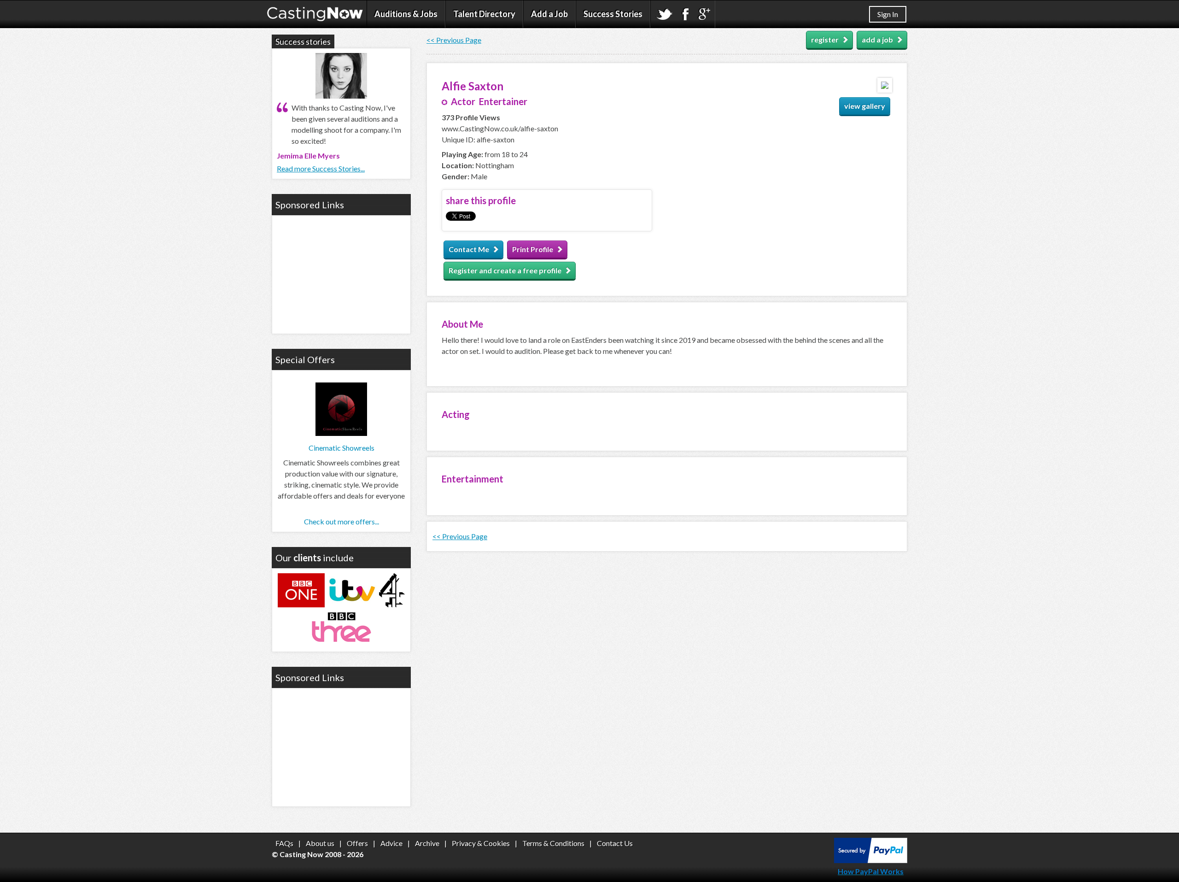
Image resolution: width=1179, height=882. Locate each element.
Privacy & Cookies (481, 843)
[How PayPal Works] (870, 860)
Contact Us (615, 843)
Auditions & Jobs (406, 14)
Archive (427, 843)
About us (320, 843)
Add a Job (549, 14)
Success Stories (613, 14)
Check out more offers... (341, 521)
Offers (357, 843)
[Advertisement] (341, 273)
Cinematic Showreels (341, 447)
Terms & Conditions (553, 843)
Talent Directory (484, 14)
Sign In (887, 14)
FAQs (284, 843)
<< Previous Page (453, 39)
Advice (391, 843)
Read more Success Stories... (321, 168)
